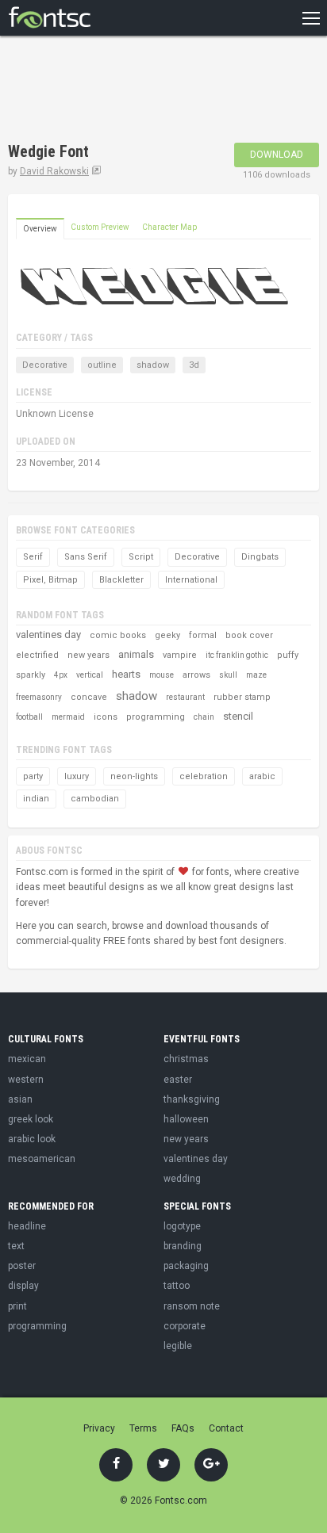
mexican (27, 1059)
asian (20, 1099)
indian (36, 798)
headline (27, 1226)
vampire (180, 655)
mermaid (68, 717)
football (29, 717)
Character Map (169, 227)
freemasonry (39, 697)
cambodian (95, 798)
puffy (287, 655)
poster (22, 1265)
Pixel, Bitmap (50, 580)
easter (178, 1079)
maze (256, 675)
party (33, 776)
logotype (182, 1226)
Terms (143, 1428)
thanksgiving (192, 1099)
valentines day (48, 634)
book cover (249, 635)
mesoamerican (41, 1158)
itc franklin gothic (237, 655)
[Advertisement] (135, 91)
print (17, 1306)
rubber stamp (242, 697)
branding (183, 1246)
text (16, 1246)
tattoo (177, 1285)
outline (102, 365)
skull (228, 675)
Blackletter (121, 580)
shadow (153, 365)
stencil (238, 716)
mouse (161, 675)
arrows (196, 675)
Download (276, 154)
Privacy (99, 1428)
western (26, 1079)
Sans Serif (85, 557)
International (191, 580)
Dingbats (260, 557)
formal (203, 635)
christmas (186, 1059)
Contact (226, 1428)
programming (155, 717)
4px (60, 675)
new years (88, 655)
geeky (167, 635)
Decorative (44, 365)
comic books (118, 635)
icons (105, 717)
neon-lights (134, 776)
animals (136, 654)
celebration (203, 776)
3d (194, 365)
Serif (33, 557)
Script (141, 557)
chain (204, 717)
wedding (182, 1178)
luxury (76, 776)
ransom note (192, 1306)
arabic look (32, 1139)
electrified (37, 655)
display (23, 1285)
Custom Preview (100, 227)
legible (178, 1345)
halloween (186, 1119)
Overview (40, 228)
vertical (89, 675)
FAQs (182, 1428)
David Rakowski (54, 171)
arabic (262, 776)
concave (89, 697)
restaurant (185, 697)
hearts (126, 674)
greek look (30, 1119)
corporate (185, 1326)
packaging (186, 1265)
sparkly (30, 675)
